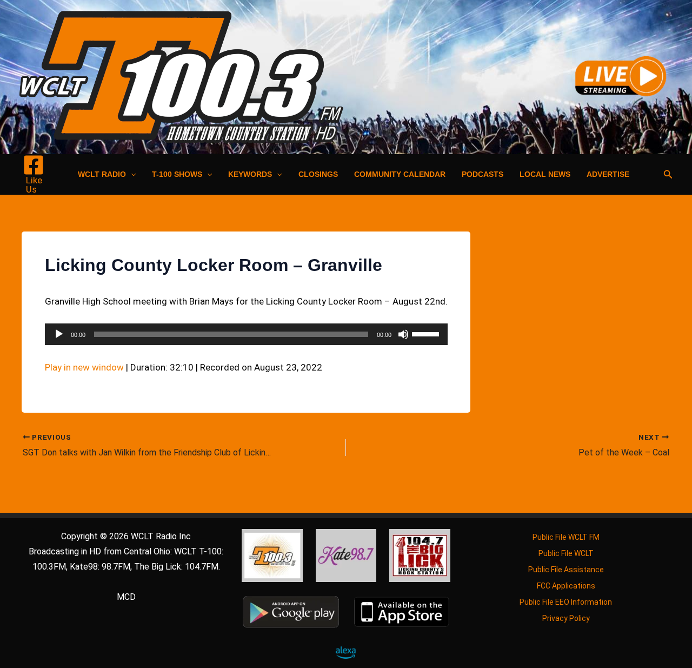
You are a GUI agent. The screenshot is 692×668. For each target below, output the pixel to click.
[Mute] (403, 334)
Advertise (608, 174)
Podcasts (482, 174)
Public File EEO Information (566, 602)
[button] (131, 174)
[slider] (427, 333)
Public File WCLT (566, 553)
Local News (545, 174)
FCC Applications (566, 585)
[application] (246, 334)
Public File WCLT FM (566, 537)
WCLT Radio (102, 174)
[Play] (59, 334)
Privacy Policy (566, 618)
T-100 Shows (177, 174)
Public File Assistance (566, 569)
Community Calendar (399, 174)
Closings (318, 174)
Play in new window (84, 367)
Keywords (250, 174)
